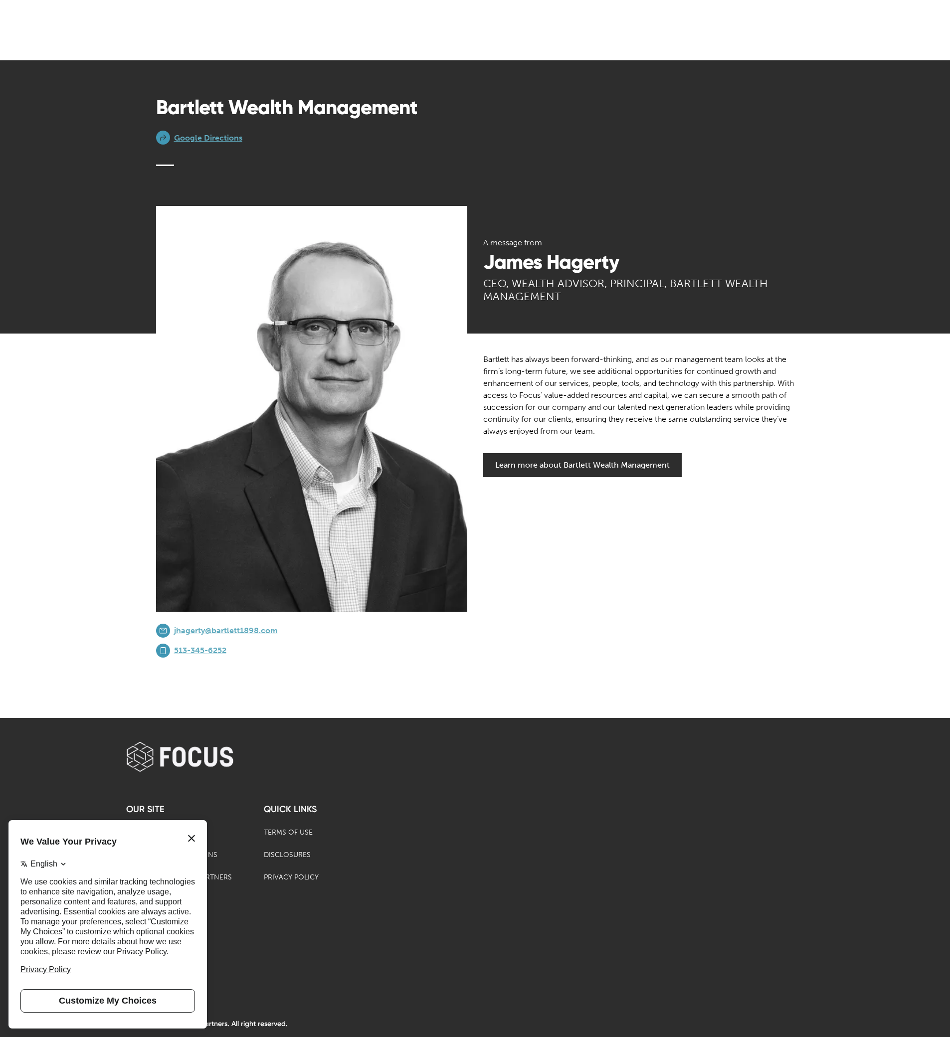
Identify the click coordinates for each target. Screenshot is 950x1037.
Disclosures (287, 855)
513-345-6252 (200, 650)
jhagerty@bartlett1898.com (226, 630)
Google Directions (208, 138)
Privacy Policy (291, 877)
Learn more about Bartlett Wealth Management (582, 465)
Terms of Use (288, 832)
